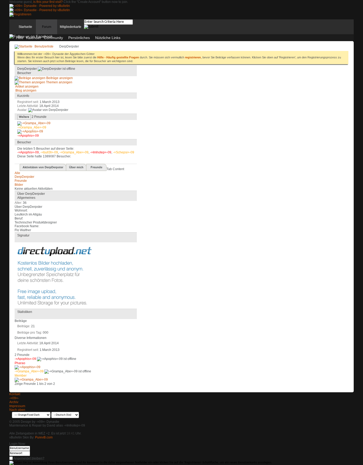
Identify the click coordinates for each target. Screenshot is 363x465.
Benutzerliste (44, 46)
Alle (17, 173)
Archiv (13, 402)
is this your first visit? (48, 2)
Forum (46, 27)
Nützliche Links (107, 38)
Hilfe (19, 38)
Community (53, 38)
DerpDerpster (24, 177)
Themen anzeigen (58, 82)
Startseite (25, 27)
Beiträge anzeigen (59, 78)
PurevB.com (44, 437)
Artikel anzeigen (27, 86)
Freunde (96, 167)
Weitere (24, 117)
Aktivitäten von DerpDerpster (43, 167)
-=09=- (14, 398)
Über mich (76, 167)
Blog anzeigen (25, 90)
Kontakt (14, 394)
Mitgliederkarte (70, 27)
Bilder (19, 185)
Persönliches (79, 38)
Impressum (17, 406)
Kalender (33, 38)
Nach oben (17, 410)
